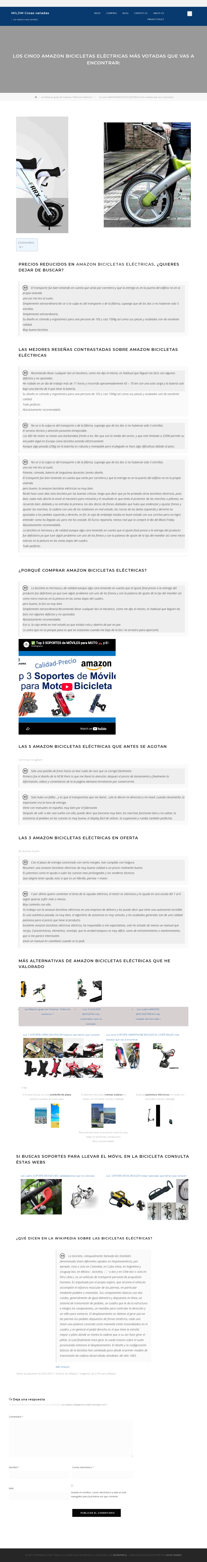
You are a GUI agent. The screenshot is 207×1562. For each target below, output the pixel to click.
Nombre (14, 1467)
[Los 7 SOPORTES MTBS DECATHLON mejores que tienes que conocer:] (63, 1039)
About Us (158, 13)
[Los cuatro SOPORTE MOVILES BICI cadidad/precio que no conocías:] (62, 1180)
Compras (111, 13)
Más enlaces (63, 1366)
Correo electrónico (83, 1467)
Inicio (97, 13)
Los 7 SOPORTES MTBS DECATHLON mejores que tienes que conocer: (61, 1034)
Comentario (16, 1416)
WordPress (120, 1555)
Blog (125, 13)
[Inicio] (36, 97)
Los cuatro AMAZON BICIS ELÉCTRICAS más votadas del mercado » (148, 1014)
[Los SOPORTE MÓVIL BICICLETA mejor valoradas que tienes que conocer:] (147, 1180)
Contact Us (140, 13)
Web (11, 1488)
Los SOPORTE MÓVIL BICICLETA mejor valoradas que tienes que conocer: (146, 1175)
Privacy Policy (155, 19)
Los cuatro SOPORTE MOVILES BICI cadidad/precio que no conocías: (58, 1175)
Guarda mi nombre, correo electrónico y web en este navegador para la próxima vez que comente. (98, 1494)
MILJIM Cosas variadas (30, 13)
